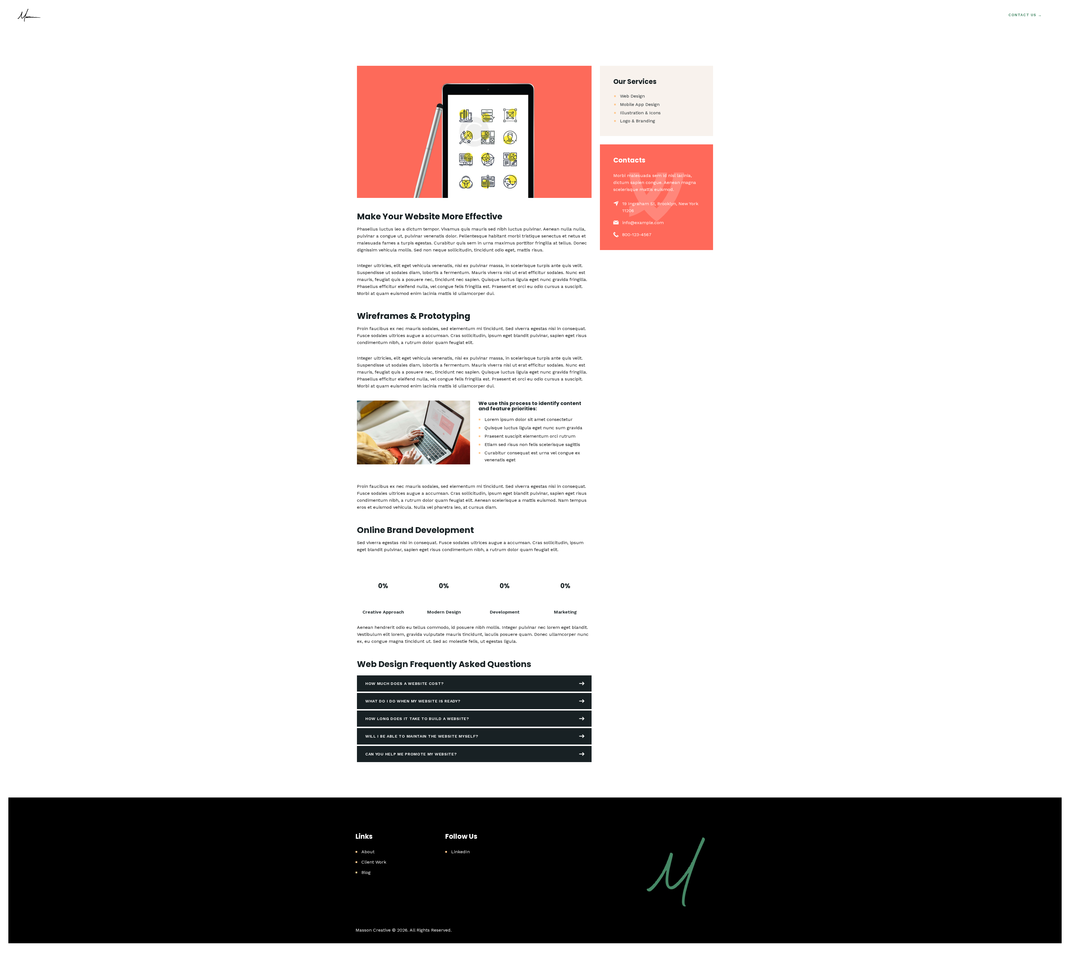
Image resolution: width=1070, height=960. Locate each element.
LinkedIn (460, 851)
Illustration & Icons (640, 112)
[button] (474, 683)
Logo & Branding (637, 120)
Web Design (632, 96)
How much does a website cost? (404, 683)
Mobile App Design (640, 104)
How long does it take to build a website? (417, 718)
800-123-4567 (636, 234)
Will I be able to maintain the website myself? (421, 736)
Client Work (373, 862)
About (367, 851)
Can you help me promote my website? (411, 754)
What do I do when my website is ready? (413, 701)
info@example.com (643, 222)
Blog (366, 872)
